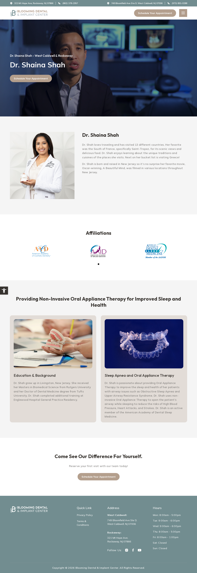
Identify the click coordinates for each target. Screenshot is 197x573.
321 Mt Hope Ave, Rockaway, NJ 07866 (119, 539)
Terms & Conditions (83, 523)
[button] (4, 291)
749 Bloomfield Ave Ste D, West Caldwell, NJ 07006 (122, 522)
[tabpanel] (41, 251)
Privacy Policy (85, 515)
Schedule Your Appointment (155, 13)
